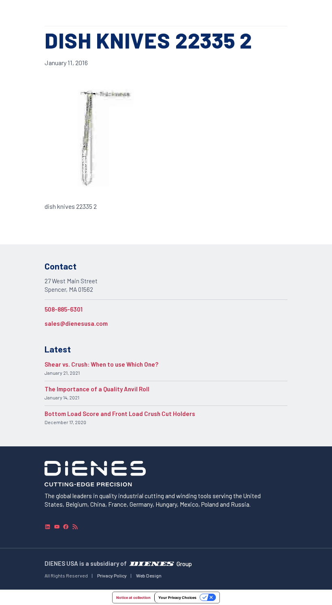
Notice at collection (133, 597)
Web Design (149, 575)
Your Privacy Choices (177, 597)
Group (184, 563)
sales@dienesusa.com (76, 323)
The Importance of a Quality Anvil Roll (97, 389)
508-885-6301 (64, 309)
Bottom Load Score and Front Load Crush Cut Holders (120, 413)
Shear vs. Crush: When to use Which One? (101, 364)
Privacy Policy (112, 575)
